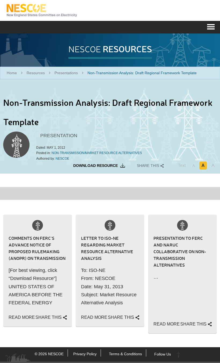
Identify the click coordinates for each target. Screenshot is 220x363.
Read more (22, 317)
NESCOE (41, 10)
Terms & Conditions (125, 354)
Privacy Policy (85, 354)
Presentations (66, 73)
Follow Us (162, 354)
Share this (148, 165)
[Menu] (211, 26)
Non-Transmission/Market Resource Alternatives (97, 153)
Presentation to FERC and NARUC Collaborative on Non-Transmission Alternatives (179, 251)
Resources (36, 73)
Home (12, 73)
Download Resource (96, 165)
